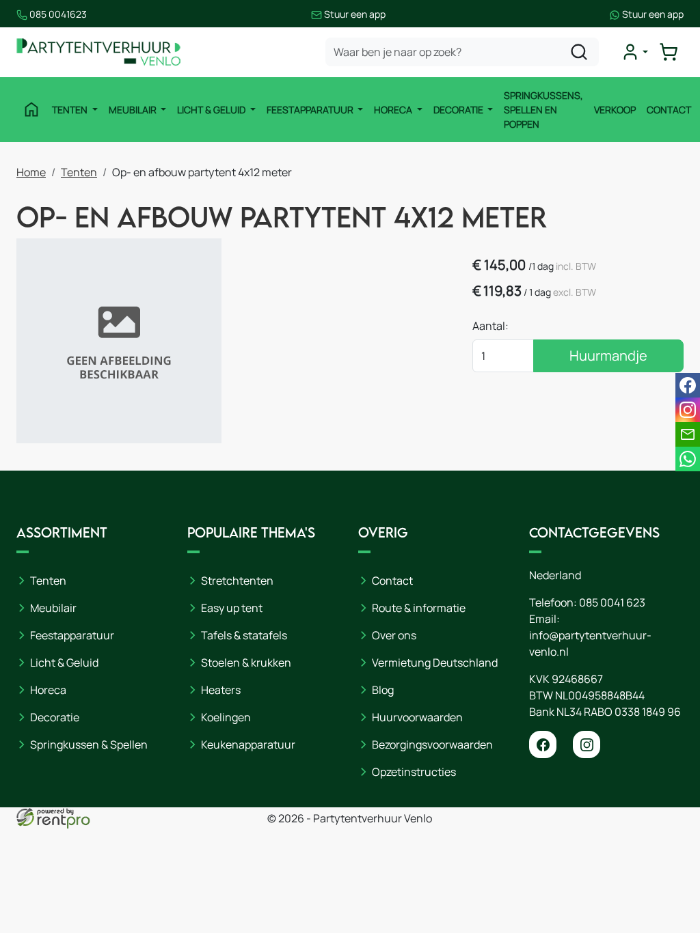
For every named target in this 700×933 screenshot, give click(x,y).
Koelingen (226, 717)
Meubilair (134, 109)
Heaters (221, 689)
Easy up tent (231, 607)
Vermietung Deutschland (435, 662)
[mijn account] (634, 52)
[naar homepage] (98, 52)
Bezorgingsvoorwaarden (432, 744)
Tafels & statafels (244, 635)
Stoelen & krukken (246, 662)
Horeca (394, 109)
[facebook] (542, 744)
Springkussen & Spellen (89, 744)
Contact (669, 109)
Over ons (394, 635)
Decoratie (459, 109)
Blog (383, 689)
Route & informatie (419, 607)
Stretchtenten (237, 580)
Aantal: (490, 325)
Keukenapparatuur (248, 744)
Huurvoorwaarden (417, 717)
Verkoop (615, 109)
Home (31, 172)
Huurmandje (608, 355)
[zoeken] (579, 52)
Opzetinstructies (414, 771)
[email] (687, 434)
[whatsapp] (687, 459)
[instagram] (586, 744)
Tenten (71, 109)
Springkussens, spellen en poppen (543, 109)
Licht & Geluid (212, 109)
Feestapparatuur (311, 109)
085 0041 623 (612, 602)
